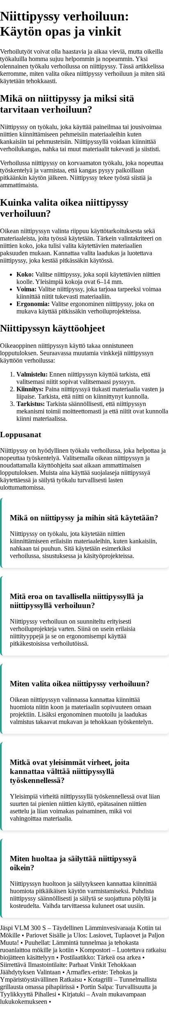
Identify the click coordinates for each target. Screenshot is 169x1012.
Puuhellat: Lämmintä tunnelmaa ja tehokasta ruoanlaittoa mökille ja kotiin (69, 946)
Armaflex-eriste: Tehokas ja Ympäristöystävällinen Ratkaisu (68, 976)
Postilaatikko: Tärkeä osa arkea (100, 957)
